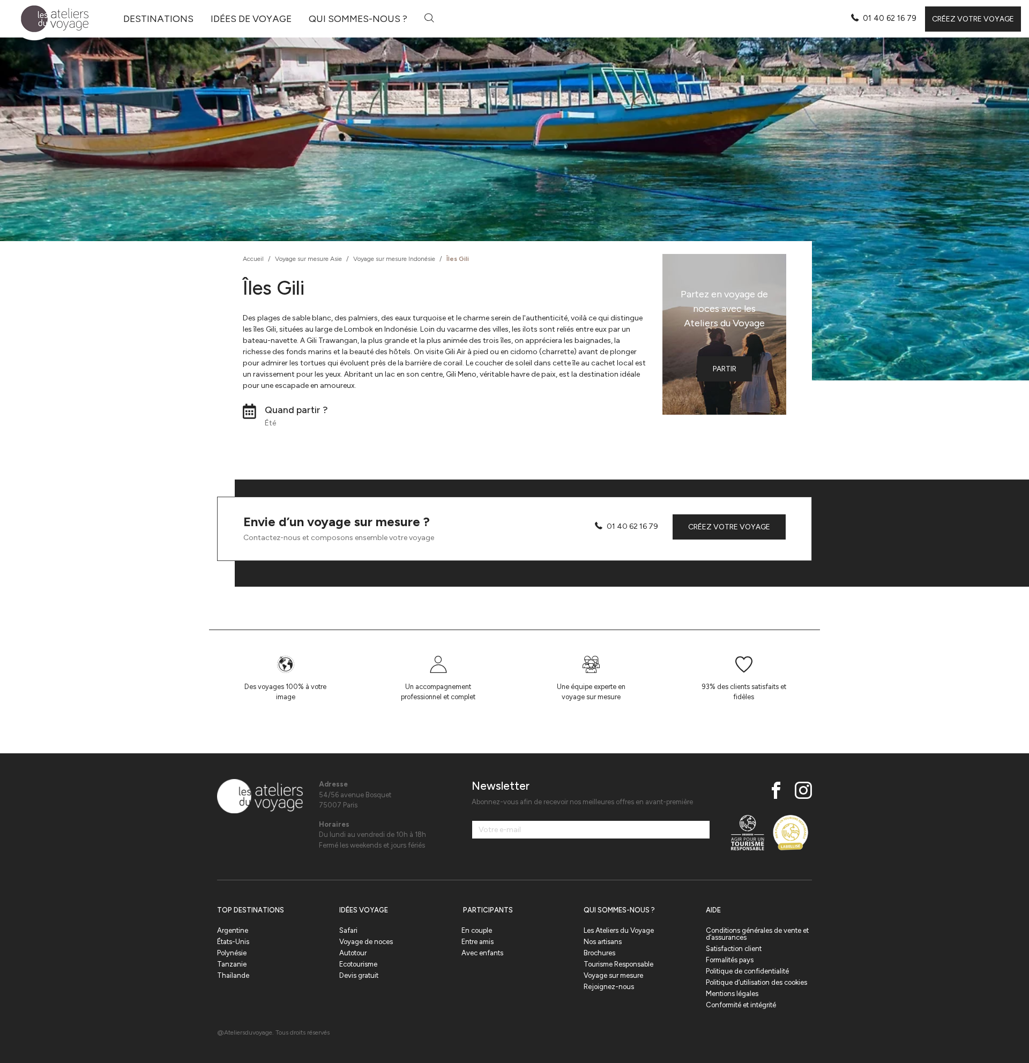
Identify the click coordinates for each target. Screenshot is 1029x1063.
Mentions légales (732, 994)
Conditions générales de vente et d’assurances (757, 933)
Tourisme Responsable (618, 964)
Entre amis (477, 942)
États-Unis (233, 942)
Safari (348, 930)
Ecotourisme (358, 964)
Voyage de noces (366, 942)
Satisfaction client (734, 949)
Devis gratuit (358, 975)
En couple (476, 930)
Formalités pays (730, 960)
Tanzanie (232, 964)
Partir (724, 368)
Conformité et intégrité (741, 1005)
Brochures (599, 953)
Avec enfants (482, 953)
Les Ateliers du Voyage (619, 930)
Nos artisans (603, 942)
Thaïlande (233, 975)
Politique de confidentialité (747, 971)
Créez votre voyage (973, 19)
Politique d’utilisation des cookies (756, 982)
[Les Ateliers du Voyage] (48, 19)
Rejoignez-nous (609, 987)
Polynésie (232, 953)
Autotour (353, 953)
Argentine (232, 930)
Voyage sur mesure (613, 975)
